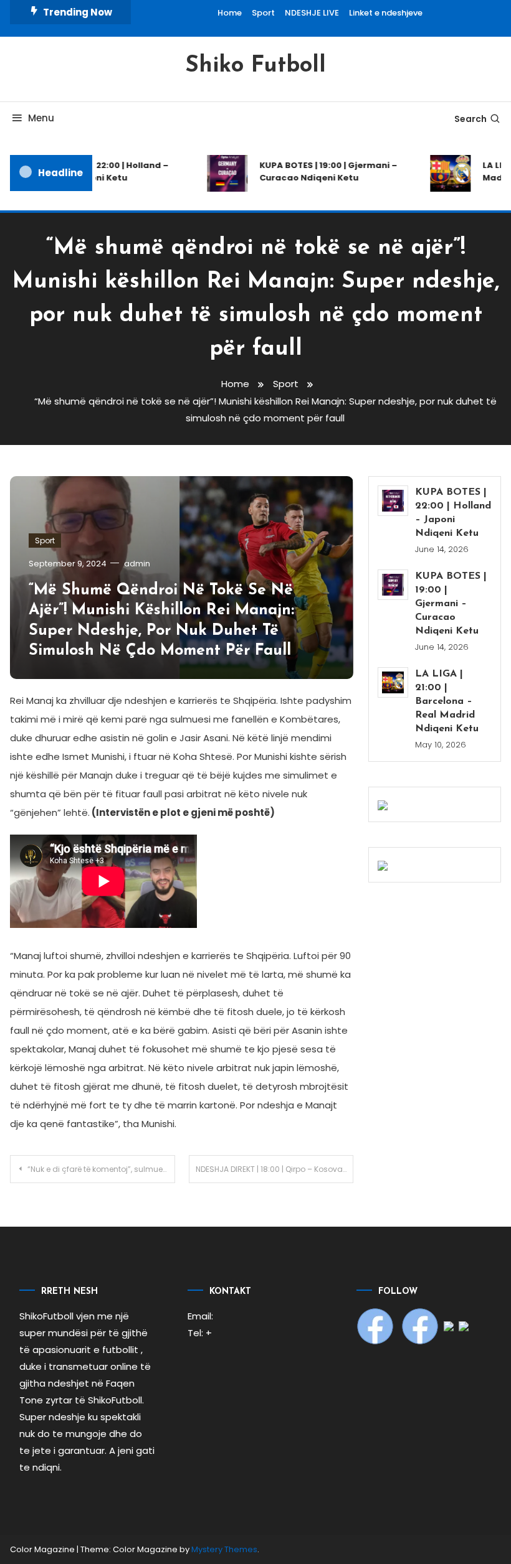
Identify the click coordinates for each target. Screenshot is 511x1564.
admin (137, 563)
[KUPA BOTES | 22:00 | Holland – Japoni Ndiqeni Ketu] (393, 500)
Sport (263, 13)
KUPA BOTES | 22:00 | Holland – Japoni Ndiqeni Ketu (95, 171)
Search (470, 119)
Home (229, 13)
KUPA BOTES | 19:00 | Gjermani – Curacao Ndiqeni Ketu (321, 171)
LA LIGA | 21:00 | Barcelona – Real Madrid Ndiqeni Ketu (447, 701)
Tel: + (200, 1332)
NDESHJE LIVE (312, 13)
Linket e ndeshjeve (386, 13)
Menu (41, 117)
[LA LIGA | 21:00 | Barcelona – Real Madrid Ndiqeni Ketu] (393, 682)
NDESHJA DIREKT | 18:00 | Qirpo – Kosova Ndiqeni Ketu (275, 1169)
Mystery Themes (224, 1549)
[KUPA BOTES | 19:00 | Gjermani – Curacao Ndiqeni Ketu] (393, 584)
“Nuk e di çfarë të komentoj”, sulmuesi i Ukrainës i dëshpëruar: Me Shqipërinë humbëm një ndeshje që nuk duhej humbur (101, 1169)
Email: (200, 1316)
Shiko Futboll (255, 66)
